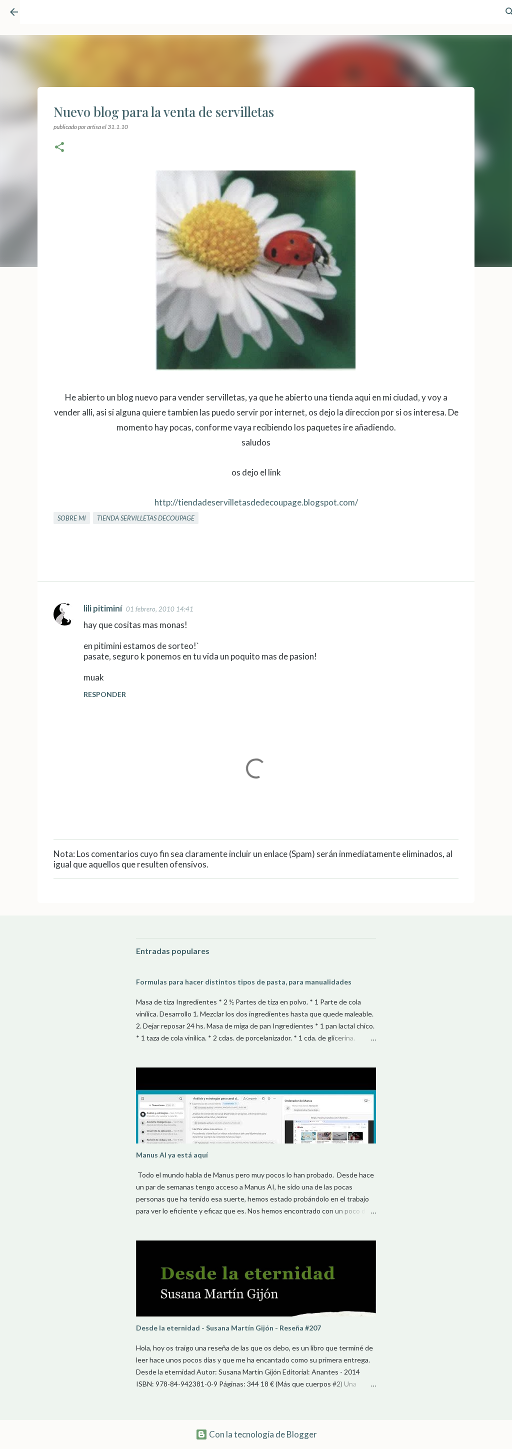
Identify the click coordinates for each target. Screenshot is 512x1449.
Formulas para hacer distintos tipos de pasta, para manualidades (244, 982)
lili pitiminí (103, 608)
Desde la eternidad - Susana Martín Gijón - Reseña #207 (228, 1328)
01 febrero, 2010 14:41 (160, 609)
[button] (60, 147)
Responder (105, 694)
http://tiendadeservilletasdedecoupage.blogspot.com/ (256, 502)
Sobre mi (72, 518)
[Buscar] (485, 17)
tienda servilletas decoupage (145, 518)
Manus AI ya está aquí (172, 1154)
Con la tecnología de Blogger (262, 1434)
